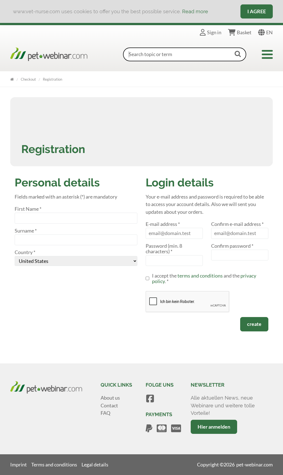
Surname (26, 231)
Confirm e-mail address (237, 224)
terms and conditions (200, 276)
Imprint (18, 464)
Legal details (95, 464)
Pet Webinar (12, 78)
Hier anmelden (214, 427)
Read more (195, 11)
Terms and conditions (54, 464)
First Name (28, 209)
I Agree (256, 11)
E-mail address (163, 224)
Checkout (28, 79)
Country (25, 252)
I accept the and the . (204, 278)
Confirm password (232, 246)
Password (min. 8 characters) (164, 248)
